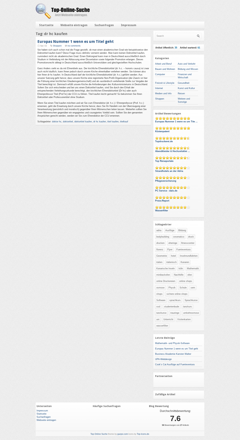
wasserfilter (162, 325)
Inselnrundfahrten (188, 255)
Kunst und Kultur (186, 88)
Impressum (128, 25)
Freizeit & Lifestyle (164, 83)
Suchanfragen (104, 25)
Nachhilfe (178, 274)
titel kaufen (113, 121)
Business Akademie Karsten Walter (173, 354)
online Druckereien (165, 281)
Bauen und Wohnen (165, 69)
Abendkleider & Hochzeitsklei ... (173, 151)
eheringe (172, 243)
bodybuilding (162, 236)
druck (191, 236)
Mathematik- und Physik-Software (172, 343)
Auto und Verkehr (186, 63)
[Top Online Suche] (63, 18)
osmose (160, 287)
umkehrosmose (191, 313)
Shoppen (57, 46)
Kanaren (185, 262)
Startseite (46, 25)
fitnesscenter (187, 243)
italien (159, 262)
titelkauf (124, 121)
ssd (158, 306)
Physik (172, 287)
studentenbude (171, 306)
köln (181, 268)
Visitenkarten (184, 319)
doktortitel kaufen (83, 121)
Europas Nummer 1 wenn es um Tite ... (176, 121)
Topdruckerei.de (164, 141)
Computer (160, 74)
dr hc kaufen (99, 121)
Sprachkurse (191, 300)
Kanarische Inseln (165, 268)
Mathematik (193, 268)
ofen (189, 274)
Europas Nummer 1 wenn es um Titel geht (75, 41)
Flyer (169, 249)
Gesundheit (183, 83)
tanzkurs (187, 306)
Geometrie (161, 255)
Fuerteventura (183, 249)
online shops (185, 281)
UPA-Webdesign (163, 359)
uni (157, 319)
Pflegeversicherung (166, 181)
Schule (183, 287)
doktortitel (68, 121)
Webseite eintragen (73, 25)
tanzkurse (161, 313)
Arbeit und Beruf (163, 63)
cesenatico (178, 236)
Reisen (181, 93)
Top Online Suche (99, 434)
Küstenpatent (162, 131)
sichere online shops (177, 294)
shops (159, 294)
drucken (160, 243)
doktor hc (56, 121)
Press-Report (162, 200)
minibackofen (163, 274)
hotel (173, 255)
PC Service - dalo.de (166, 190)
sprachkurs (175, 300)
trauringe (174, 313)
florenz (159, 249)
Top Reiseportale (164, 161)
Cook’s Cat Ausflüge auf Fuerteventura (174, 364)
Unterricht (168, 319)
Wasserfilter (162, 210)
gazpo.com (122, 434)
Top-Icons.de (143, 434)
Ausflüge (169, 230)
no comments (74, 46)
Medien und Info (163, 93)
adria (158, 230)
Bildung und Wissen (188, 69)
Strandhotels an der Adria (169, 171)
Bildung (182, 230)
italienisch (171, 262)
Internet (159, 88)
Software (160, 300)
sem (193, 287)
